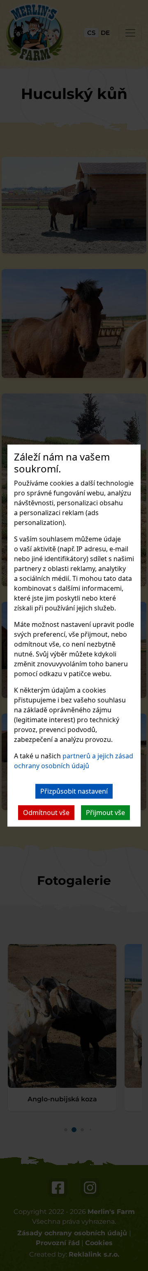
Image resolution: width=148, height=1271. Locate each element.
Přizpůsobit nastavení (74, 791)
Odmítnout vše (46, 812)
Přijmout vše (105, 812)
